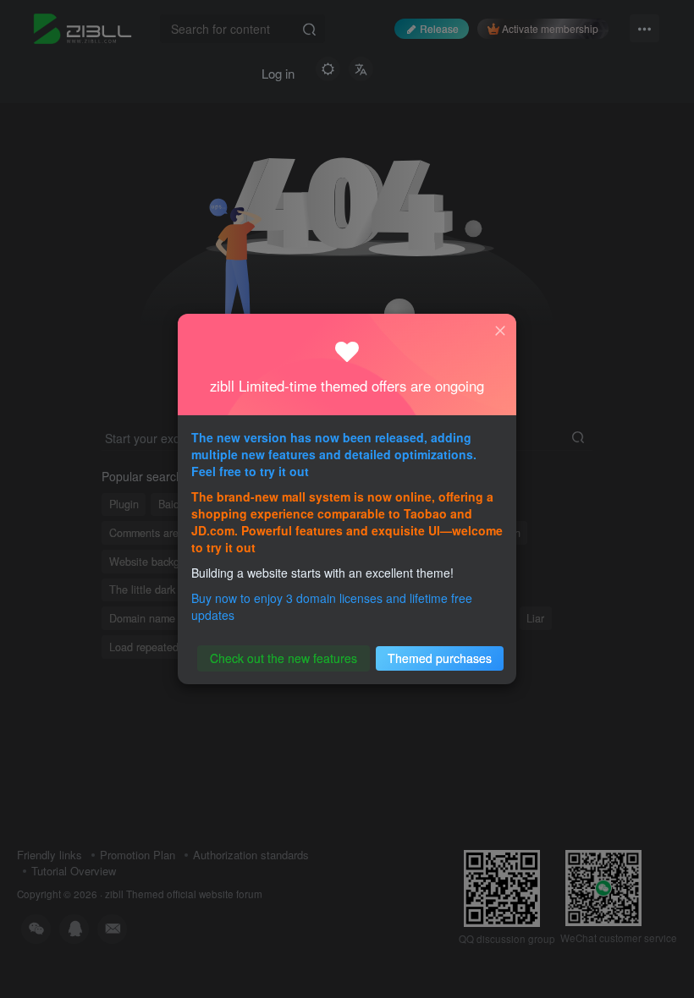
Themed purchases (440, 658)
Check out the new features (283, 658)
